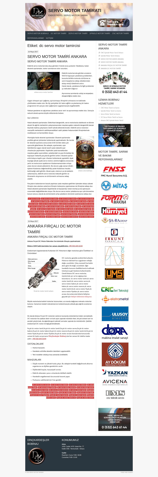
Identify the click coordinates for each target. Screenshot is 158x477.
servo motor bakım (86, 211)
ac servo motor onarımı (59, 201)
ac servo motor (34, 199)
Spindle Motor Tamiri (100, 33)
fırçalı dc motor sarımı (77, 395)
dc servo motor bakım (37, 206)
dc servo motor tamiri (53, 211)
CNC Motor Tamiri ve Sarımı (110, 108)
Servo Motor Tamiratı (74, 10)
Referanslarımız (35, 38)
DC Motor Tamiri (58, 33)
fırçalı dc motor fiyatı (85, 392)
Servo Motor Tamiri (77, 33)
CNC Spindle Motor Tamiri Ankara (112, 53)
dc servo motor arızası (85, 204)
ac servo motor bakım (49, 199)
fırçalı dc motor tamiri (85, 398)
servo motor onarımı (85, 214)
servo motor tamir (53, 217)
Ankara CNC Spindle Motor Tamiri (112, 120)
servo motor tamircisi (70, 217)
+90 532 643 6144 (76, 246)
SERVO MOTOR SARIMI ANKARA (112, 59)
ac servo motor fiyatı (85, 199)
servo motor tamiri (86, 217)
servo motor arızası (70, 211)
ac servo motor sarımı (78, 201)
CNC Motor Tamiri (120, 33)
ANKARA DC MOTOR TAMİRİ (111, 68)
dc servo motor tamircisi (59, 390)
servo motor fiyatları (68, 214)
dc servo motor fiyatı (73, 206)
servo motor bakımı (37, 214)
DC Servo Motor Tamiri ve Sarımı (112, 117)
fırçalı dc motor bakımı (67, 392)
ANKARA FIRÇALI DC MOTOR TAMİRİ (114, 65)
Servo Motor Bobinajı (38, 33)
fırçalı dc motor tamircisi (66, 398)
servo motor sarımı (38, 217)
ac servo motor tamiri (67, 204)
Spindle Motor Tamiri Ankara (110, 56)
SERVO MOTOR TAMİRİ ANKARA (57, 56)
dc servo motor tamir (83, 209)
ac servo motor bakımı (67, 199)
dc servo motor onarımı (46, 209)
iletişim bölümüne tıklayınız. (81, 297)
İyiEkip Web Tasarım (127, 472)
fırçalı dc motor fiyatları (39, 395)
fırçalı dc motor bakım (49, 392)
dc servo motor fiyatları (47, 387)
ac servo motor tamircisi (48, 204)
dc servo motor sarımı (65, 209)
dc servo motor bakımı (55, 206)
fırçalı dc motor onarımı (59, 395)
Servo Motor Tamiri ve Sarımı (110, 114)
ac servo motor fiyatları (40, 201)
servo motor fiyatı (52, 214)
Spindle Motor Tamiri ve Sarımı (111, 111)
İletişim (49, 38)
